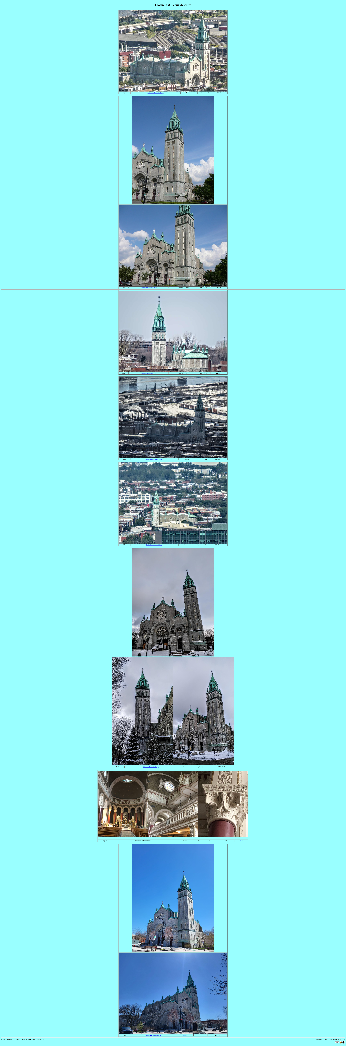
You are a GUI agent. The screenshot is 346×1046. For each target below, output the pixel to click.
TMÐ (241, 841)
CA (204, 1035)
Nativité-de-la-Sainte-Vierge (155, 93)
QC (197, 1035)
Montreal (185, 1035)
